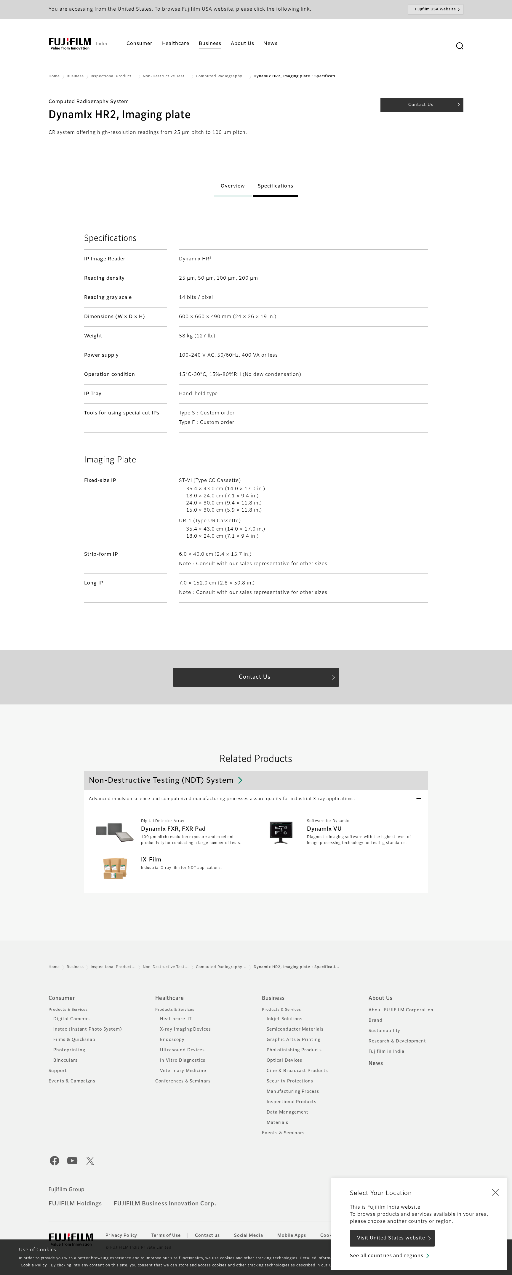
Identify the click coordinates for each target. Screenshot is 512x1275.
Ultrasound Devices (182, 1050)
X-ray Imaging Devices (185, 1029)
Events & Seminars (283, 1133)
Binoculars (65, 1060)
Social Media (248, 1236)
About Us (381, 998)
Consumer (62, 998)
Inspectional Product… (113, 76)
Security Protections (290, 1081)
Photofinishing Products (294, 1050)
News (376, 1063)
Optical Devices (284, 1060)
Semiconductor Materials (295, 1029)
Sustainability (384, 1031)
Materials (277, 1123)
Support (58, 1071)
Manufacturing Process (293, 1092)
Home (54, 76)
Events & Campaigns (72, 1081)
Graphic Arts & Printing (294, 1040)
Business (75, 76)
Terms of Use (166, 1236)
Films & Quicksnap (74, 1040)
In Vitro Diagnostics (182, 1060)
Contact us (207, 1236)
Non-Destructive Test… (166, 76)
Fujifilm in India (386, 1052)
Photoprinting (69, 1050)
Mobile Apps (291, 1236)
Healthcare (169, 998)
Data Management (287, 1112)
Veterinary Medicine (183, 1071)
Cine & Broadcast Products (297, 1071)
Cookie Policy (34, 1265)
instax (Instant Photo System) (87, 1029)
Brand (376, 1020)
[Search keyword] (459, 46)
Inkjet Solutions (285, 1019)
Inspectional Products (291, 1102)
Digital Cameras (71, 1019)
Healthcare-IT (175, 1019)
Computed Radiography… (221, 76)
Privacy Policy (121, 1236)
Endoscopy (172, 1040)
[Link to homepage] (70, 44)
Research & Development (397, 1041)
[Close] (495, 1192)
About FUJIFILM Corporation (401, 1010)
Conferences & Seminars (183, 1081)
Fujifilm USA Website (435, 9)
